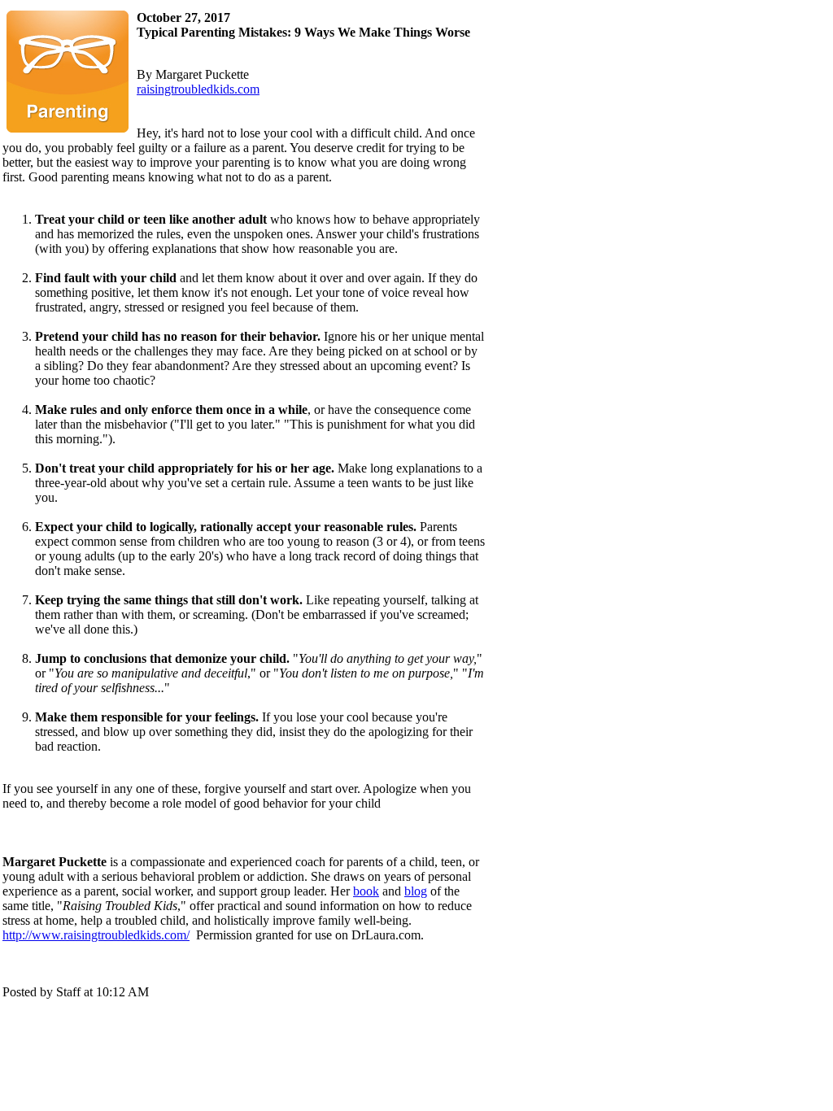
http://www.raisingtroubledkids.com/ (96, 935)
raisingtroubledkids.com (198, 89)
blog (415, 891)
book (366, 891)
